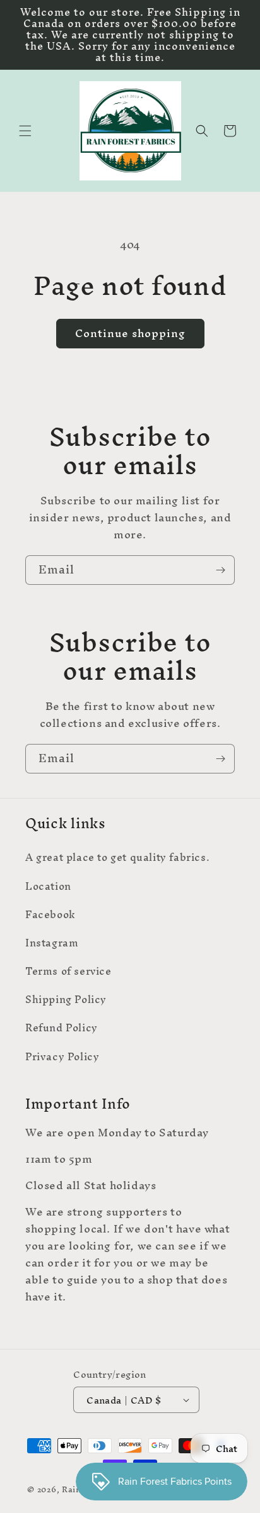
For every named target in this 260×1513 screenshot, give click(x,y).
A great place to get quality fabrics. (117, 857)
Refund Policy (61, 1027)
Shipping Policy (66, 999)
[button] (25, 131)
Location (48, 886)
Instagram (51, 942)
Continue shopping (130, 333)
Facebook (50, 914)
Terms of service (68, 971)
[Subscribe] (220, 570)
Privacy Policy (62, 1056)
